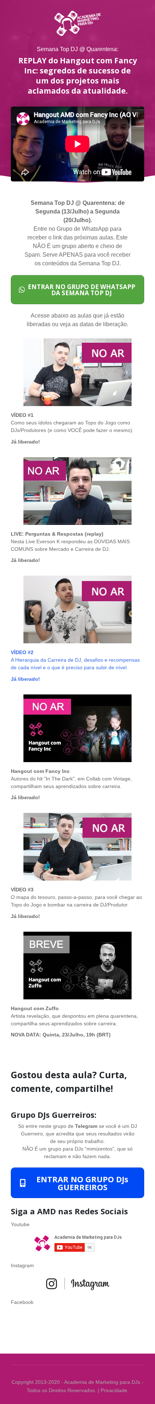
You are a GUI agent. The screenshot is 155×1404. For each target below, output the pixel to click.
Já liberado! (25, 442)
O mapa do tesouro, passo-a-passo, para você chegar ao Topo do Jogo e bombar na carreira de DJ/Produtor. (76, 897)
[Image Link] (77, 372)
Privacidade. (115, 1390)
